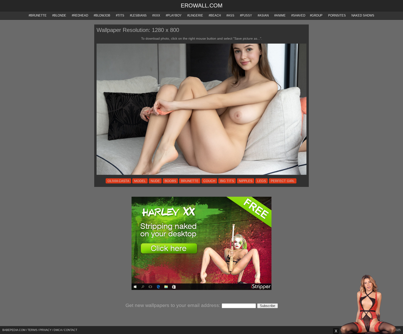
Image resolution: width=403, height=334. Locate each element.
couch (209, 181)
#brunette (38, 15)
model (140, 181)
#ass (230, 15)
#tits (120, 15)
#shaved (298, 15)
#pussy (246, 15)
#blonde (59, 15)
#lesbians (138, 15)
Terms (32, 330)
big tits (227, 181)
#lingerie (195, 15)
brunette (189, 181)
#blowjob (102, 15)
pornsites (337, 15)
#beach (215, 15)
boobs (170, 181)
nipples (245, 181)
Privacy (45, 330)
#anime (280, 15)
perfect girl (283, 181)
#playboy (174, 15)
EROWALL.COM (201, 5)
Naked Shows (362, 15)
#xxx (156, 15)
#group (316, 15)
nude (155, 181)
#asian (263, 15)
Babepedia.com (13, 330)
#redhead (80, 15)
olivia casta (118, 181)
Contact (70, 330)
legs (261, 181)
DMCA (58, 330)
